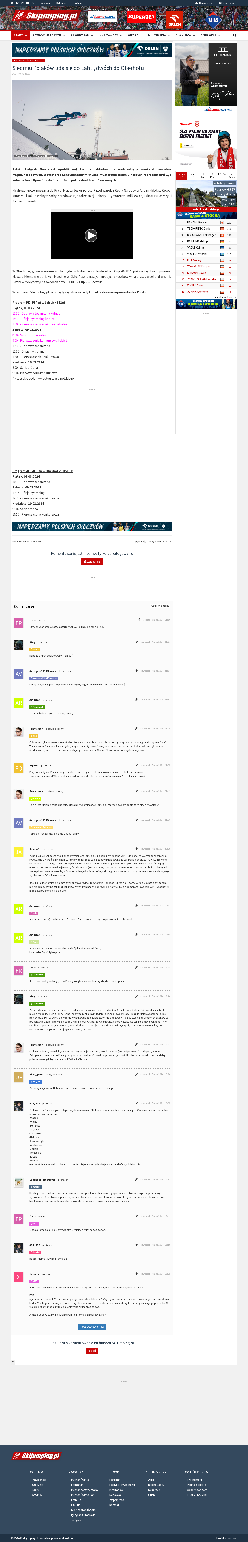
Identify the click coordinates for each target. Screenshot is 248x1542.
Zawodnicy (39, 1479)
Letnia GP (77, 1484)
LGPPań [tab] (212, 175)
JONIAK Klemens (197, 291)
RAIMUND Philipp (197, 241)
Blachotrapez (156, 1484)
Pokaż (91, 1350)
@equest (35, 649)
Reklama (61, 3)
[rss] (33, 2)
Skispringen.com (197, 1489)
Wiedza (133, 35)
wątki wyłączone (160, 606)
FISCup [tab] (202, 175)
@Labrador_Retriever (41, 827)
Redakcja (44, 3)
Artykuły (37, 1494)
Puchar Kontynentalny (84, 1489)
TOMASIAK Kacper (198, 266)
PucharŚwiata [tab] (232, 175)
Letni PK (76, 1500)
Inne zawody (108, 35)
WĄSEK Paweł (195, 285)
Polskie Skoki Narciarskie (28, 60)
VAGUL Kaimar (196, 247)
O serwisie (208, 35)
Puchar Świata (80, 1479)
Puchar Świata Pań (82, 1494)
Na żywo (76, 1520)
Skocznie (37, 1484)
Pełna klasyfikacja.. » (225, 297)
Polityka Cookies (226, 1538)
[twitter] (12, 2)
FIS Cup (75, 1505)
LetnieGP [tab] (181, 175)
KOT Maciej (194, 260)
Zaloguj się (93, 561)
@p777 (34, 1223)
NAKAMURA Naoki (198, 222)
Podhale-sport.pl (197, 1484)
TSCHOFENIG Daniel (199, 228)
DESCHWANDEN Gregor (201, 235)
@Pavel (34, 942)
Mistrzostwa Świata (83, 1510)
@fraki (34, 913)
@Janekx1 (35, 1187)
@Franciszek (37, 707)
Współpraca (116, 1500)
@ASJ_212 (36, 1082)
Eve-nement (194, 1479)
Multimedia (157, 35)
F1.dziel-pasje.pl (197, 1494)
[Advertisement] (92, 400)
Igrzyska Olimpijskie (83, 1515)
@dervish (35, 1252)
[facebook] (17, 2)
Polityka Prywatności (122, 1484)
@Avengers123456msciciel (44, 678)
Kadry (35, 1489)
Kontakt (77, 3)
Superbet (154, 1489)
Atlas (151, 1479)
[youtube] (27, 2)
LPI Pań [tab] (222, 174)
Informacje (116, 1489)
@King (34, 736)
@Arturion (35, 798)
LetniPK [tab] (192, 175)
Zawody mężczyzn (47, 35)
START (18, 35)
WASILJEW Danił (197, 253)
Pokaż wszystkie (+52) (92, 1326)
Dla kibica (183, 35)
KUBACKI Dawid (196, 272)
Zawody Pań (80, 35)
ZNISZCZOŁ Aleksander (201, 279)
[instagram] (22, 2)
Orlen (151, 1494)
